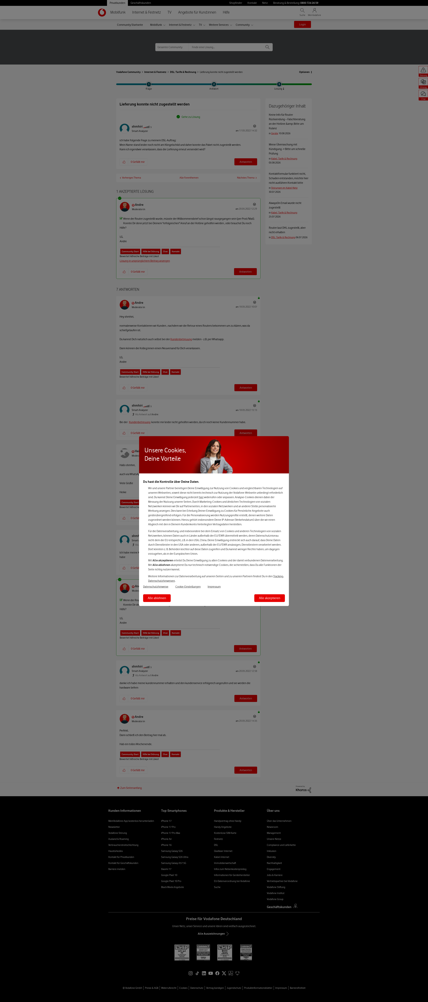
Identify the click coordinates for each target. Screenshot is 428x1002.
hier (201, 497)
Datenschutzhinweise (155, 586)
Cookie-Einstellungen (188, 586)
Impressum (214, 586)
